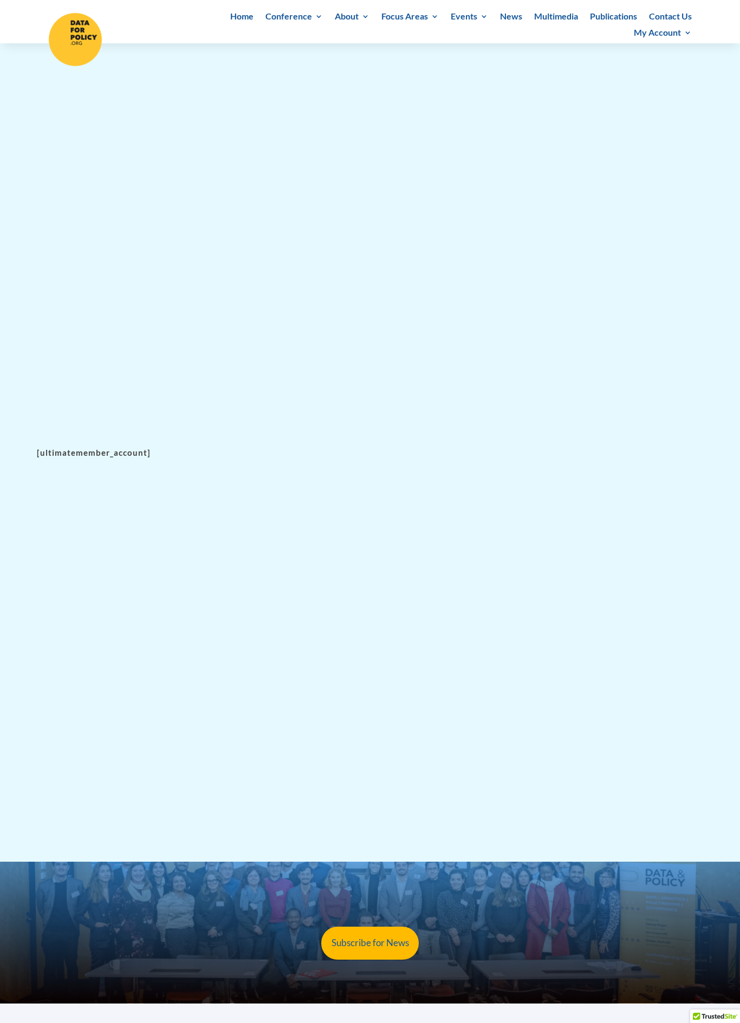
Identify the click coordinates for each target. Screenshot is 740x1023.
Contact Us (670, 16)
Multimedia (556, 16)
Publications (613, 16)
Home (242, 16)
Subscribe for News (370, 942)
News (511, 16)
